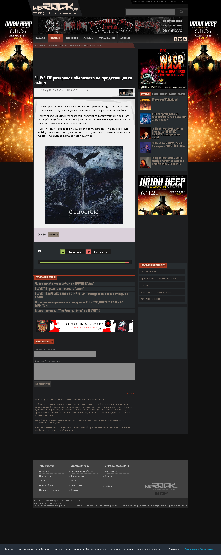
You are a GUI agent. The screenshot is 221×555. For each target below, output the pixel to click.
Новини (55, 38)
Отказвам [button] (173, 549)
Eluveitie (53, 234)
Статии (108, 475)
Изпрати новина (78, 45)
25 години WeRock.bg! (165, 99)
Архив (64, 45)
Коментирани (177, 94)
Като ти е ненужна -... (152, 298)
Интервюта (111, 471)
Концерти (72, 38)
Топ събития (77, 475)
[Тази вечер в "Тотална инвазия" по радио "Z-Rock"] (129, 92)
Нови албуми (95, 45)
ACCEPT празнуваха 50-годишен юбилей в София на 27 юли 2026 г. (169, 117)
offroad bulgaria (157, 1)
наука (174, 1)
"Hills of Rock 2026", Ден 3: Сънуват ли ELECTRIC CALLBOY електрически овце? (167, 133)
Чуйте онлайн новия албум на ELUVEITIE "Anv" (64, 283)
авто (184, 1)
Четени (163, 94)
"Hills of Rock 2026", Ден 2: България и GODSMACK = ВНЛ (168, 145)
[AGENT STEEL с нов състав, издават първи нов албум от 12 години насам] (122, 92)
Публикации (107, 38)
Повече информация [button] (147, 549)
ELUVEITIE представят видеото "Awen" (59, 289)
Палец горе (74, 251)
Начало (40, 38)
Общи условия (129, 505)
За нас (115, 505)
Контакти (92, 505)
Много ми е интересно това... (156, 292)
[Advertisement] (83, 60)
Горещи (145, 94)
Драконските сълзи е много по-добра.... (161, 278)
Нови (155, 94)
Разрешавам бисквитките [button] (199, 549)
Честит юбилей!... (150, 271)
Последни (40, 45)
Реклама (104, 505)
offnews (138, 1)
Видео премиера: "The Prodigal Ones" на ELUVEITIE (67, 311)
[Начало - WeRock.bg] (55, 14)
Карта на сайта (179, 505)
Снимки (88, 38)
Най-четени (53, 45)
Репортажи (77, 485)
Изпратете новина (49, 489)
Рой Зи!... (145, 285)
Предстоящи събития (82, 471)
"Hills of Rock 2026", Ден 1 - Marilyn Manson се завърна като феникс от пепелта (168, 161)
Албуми (125, 38)
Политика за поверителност (153, 505)
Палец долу (100, 251)
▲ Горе (131, 393)
